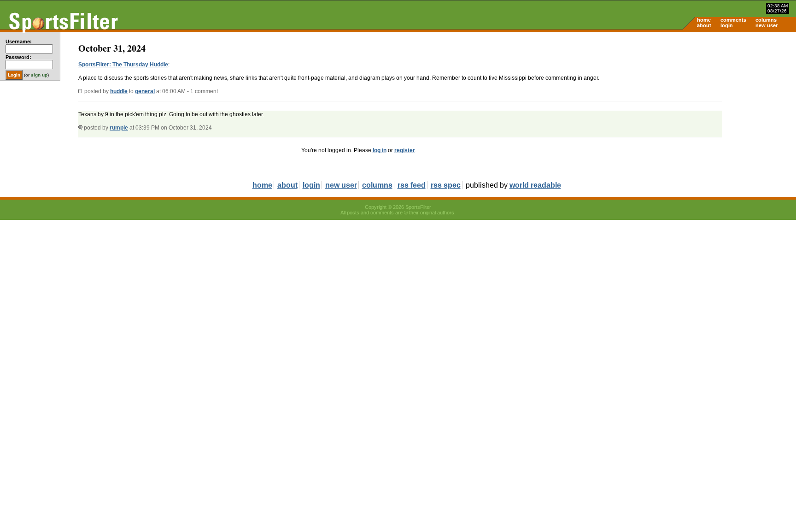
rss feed (412, 185)
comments (733, 20)
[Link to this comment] (80, 127)
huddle (119, 91)
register (404, 150)
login (726, 25)
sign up (39, 74)
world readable (535, 185)
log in (379, 150)
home (704, 20)
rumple (119, 127)
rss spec (446, 185)
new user (766, 25)
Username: (19, 41)
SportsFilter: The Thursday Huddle (123, 64)
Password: (18, 57)
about (704, 25)
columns (766, 20)
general (145, 91)
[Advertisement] (717, 104)
